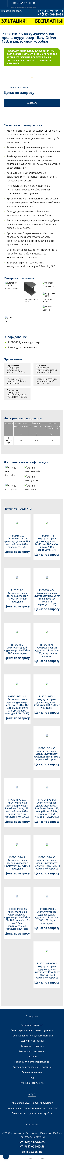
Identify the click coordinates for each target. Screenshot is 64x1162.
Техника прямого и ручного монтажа (32, 1035)
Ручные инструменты (32, 1082)
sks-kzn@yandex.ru (11, 11)
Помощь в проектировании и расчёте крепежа (32, 1108)
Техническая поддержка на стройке (32, 1113)
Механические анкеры (32, 1051)
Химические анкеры (32, 1046)
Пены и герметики (32, 1072)
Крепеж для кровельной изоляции (32, 1067)
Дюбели (32, 1056)
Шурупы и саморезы (32, 1040)
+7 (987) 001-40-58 (50, 14)
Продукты (32, 1016)
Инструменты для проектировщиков (32, 1102)
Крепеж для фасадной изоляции (32, 1062)
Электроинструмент (32, 1025)
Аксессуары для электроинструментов (32, 1030)
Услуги (32, 1094)
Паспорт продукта (18, 87)
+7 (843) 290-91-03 (50, 11)
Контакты (32, 1124)
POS (32, 1077)
